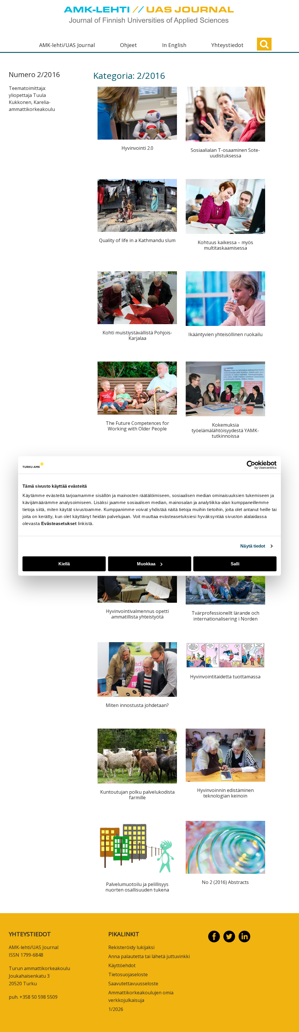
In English (174, 44)
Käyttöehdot (121, 965)
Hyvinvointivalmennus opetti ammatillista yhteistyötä (137, 614)
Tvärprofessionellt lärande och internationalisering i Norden (225, 616)
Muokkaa (146, 563)
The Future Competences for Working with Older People (137, 426)
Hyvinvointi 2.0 (137, 148)
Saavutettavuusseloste (133, 983)
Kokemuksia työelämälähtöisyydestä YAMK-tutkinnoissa (225, 430)
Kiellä (64, 563)
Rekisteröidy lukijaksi (131, 947)
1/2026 (115, 1009)
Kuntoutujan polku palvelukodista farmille (137, 795)
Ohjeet (128, 44)
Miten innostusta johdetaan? (137, 705)
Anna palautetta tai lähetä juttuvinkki (149, 956)
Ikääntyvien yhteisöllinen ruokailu (225, 334)
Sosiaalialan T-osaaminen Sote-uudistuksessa (225, 153)
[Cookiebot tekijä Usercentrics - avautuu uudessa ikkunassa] (251, 465)
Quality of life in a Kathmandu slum (137, 240)
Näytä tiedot (252, 545)
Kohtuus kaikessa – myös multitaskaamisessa (225, 245)
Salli (235, 563)
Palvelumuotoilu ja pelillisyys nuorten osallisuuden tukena (137, 887)
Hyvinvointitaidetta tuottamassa (225, 676)
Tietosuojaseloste (128, 974)
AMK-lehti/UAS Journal (67, 44)
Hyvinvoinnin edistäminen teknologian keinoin (225, 793)
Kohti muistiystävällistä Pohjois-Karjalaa (137, 335)
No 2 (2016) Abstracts (225, 882)
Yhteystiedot (227, 44)
